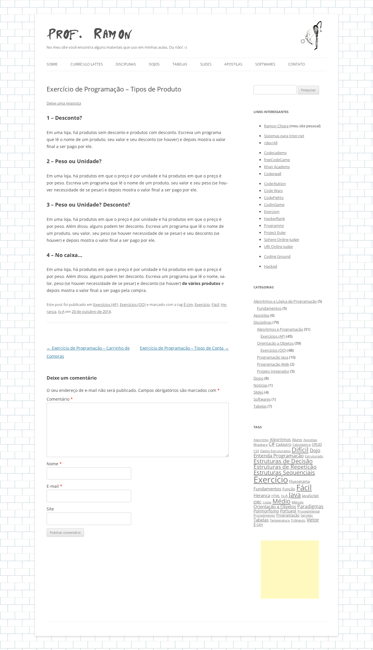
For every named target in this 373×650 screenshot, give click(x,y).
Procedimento (264, 515)
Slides (206, 64)
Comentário (60, 399)
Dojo (315, 450)
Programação (288, 515)
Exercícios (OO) (133, 304)
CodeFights (274, 197)
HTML (275, 496)
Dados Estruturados (275, 451)
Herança (262, 495)
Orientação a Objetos (275, 343)
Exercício (202, 304)
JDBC (258, 502)
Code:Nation (275, 183)
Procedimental (309, 511)
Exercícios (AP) (105, 304)
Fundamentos (269, 308)
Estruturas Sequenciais (284, 472)
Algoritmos (280, 439)
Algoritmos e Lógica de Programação (285, 301)
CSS (256, 451)
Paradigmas (310, 506)
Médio (281, 501)
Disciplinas (126, 64)
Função (288, 489)
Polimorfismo (266, 511)
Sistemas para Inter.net (284, 135)
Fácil (215, 304)
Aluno (297, 439)
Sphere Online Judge (281, 239)
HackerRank (274, 218)
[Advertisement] (290, 569)
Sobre (52, 64)
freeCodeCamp (277, 159)
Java (295, 494)
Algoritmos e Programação (280, 329)
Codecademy (275, 152)
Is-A (61, 311)
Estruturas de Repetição (285, 467)
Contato (296, 64)
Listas (267, 502)
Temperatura (280, 520)
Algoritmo (261, 440)
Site (50, 509)
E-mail (54, 486)
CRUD (317, 444)
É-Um (188, 304)
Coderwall (272, 173)
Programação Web (273, 364)
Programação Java (272, 357)
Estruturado (314, 456)
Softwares (265, 64)
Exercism (271, 211)
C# (272, 444)
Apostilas (233, 64)
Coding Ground (277, 256)
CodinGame (274, 204)
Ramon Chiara (276, 125)
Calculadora (302, 445)
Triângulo (298, 520)
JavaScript (310, 495)
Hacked (270, 266)
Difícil (300, 449)
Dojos (154, 64)
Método (298, 502)
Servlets (307, 515)
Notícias (261, 385)
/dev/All (270, 142)
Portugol (288, 511)
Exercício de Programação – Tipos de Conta (184, 348)
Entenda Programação (279, 455)
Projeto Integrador (273, 371)
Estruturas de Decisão (283, 461)
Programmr (274, 225)
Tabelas (180, 64)
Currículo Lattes (87, 64)
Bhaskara (261, 445)
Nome (54, 463)
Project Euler (275, 232)
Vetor (313, 519)
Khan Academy (277, 166)
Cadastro (283, 444)
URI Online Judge (278, 246)
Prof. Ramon (89, 32)
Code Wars (273, 190)
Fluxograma (299, 481)
